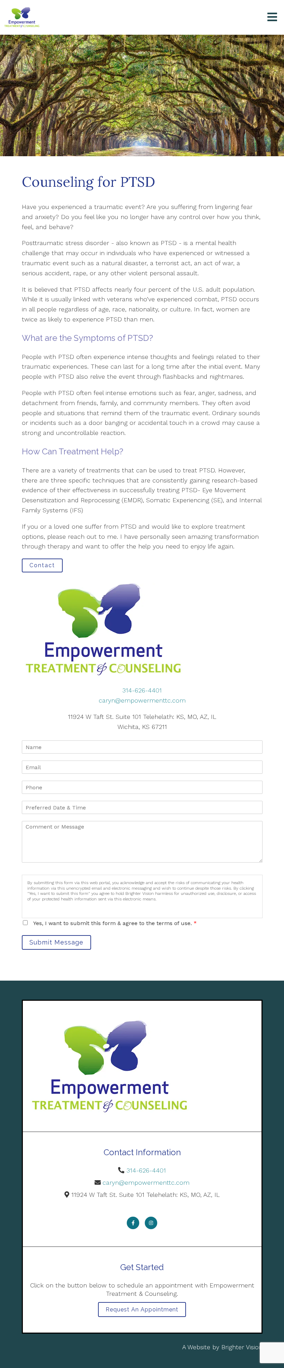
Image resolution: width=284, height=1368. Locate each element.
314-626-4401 (142, 690)
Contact (42, 565)
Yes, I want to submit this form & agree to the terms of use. (115, 923)
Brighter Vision (242, 1347)
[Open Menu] (272, 17)
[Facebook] (133, 1223)
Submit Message (56, 942)
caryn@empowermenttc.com (142, 700)
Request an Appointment (142, 1309)
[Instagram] (151, 1223)
